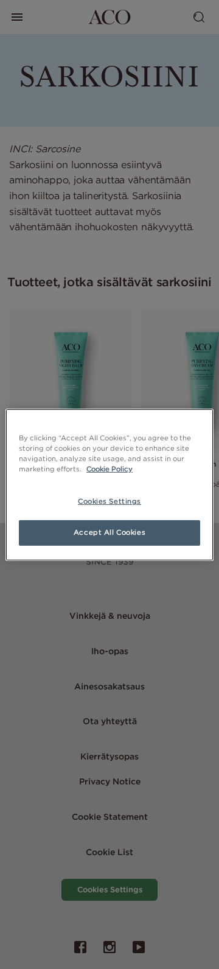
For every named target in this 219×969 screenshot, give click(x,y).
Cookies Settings (109, 501)
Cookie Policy (109, 469)
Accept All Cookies (109, 532)
